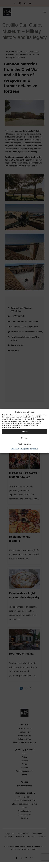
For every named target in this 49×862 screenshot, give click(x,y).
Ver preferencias (24, 444)
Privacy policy (25, 449)
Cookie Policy (15, 449)
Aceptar (24, 432)
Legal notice (34, 449)
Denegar (24, 438)
